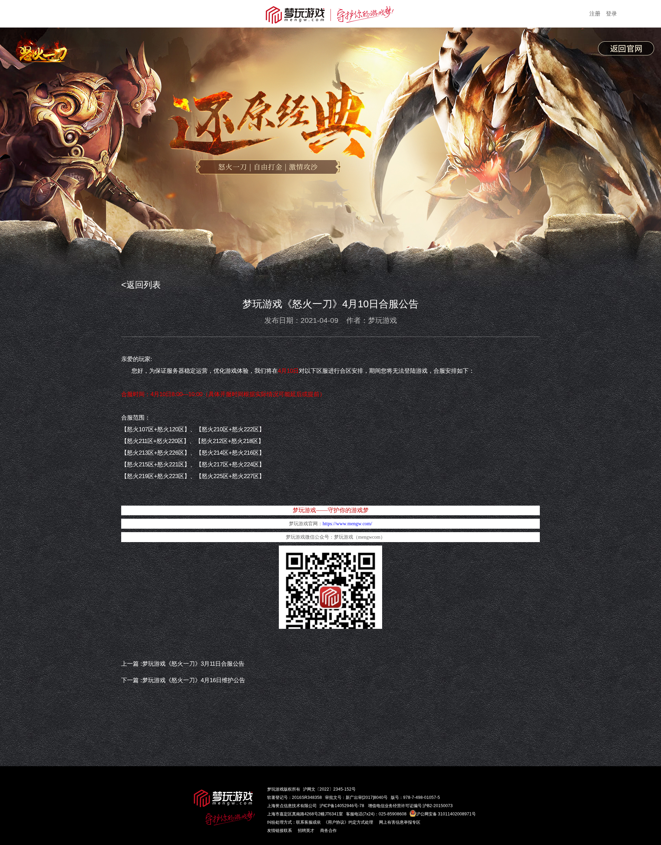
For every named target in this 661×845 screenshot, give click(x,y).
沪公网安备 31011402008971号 (446, 814)
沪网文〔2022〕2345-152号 (329, 789)
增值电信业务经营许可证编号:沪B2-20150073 (410, 805)
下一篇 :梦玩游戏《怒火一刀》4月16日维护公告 (183, 680)
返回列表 (143, 284)
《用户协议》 (336, 822)
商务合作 (328, 830)
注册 (594, 14)
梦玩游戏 (275, 789)
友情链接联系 (279, 830)
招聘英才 (306, 830)
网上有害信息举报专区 (399, 822)
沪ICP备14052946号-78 (341, 805)
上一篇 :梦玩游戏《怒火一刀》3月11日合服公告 (182, 664)
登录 (611, 14)
